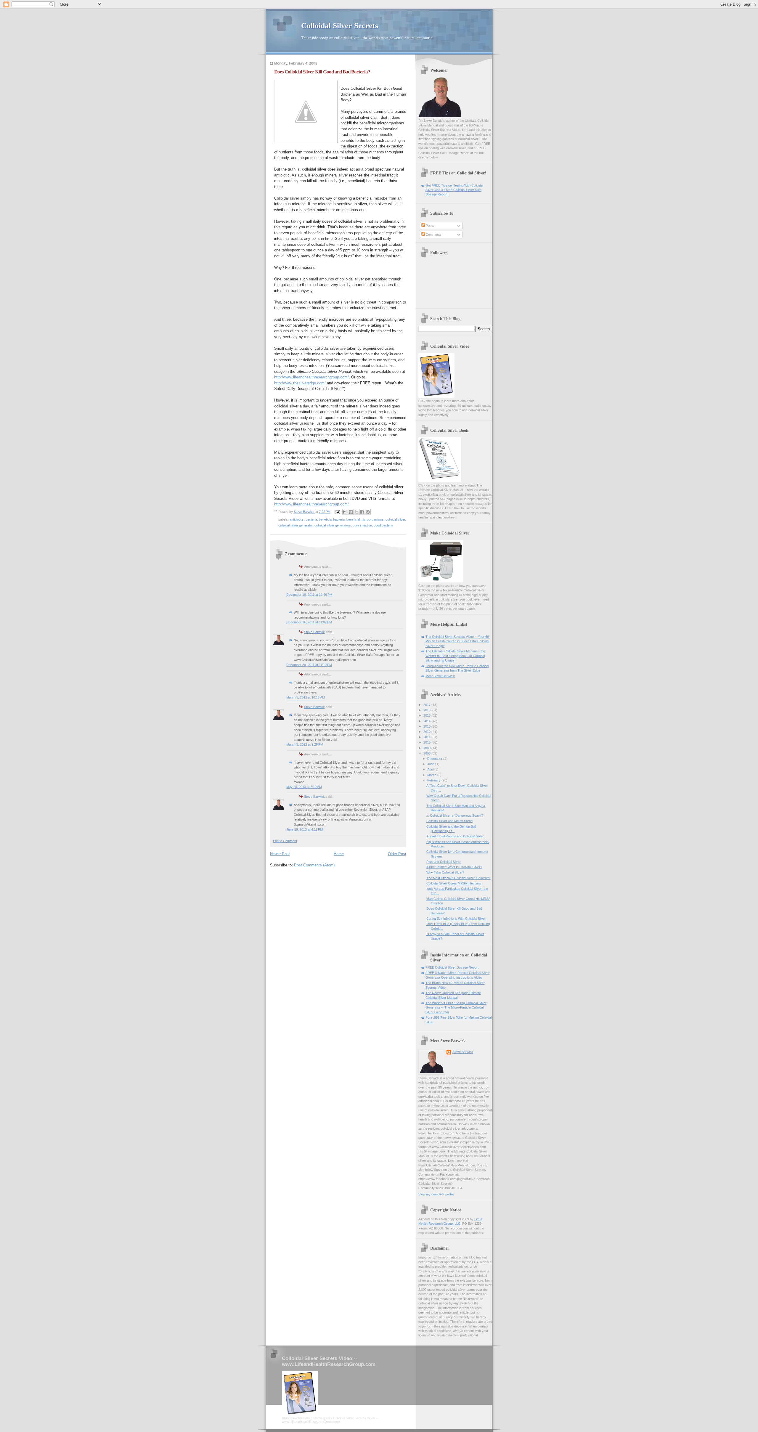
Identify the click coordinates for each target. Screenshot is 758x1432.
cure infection (362, 525)
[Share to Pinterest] (368, 512)
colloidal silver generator (295, 525)
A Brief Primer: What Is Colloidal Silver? (454, 867)
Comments (433, 234)
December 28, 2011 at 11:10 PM (309, 665)
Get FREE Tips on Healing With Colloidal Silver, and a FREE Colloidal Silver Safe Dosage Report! (454, 190)
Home (339, 854)
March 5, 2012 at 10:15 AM (305, 697)
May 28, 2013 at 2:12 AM (304, 787)
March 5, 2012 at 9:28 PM (304, 744)
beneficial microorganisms (365, 519)
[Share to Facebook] (362, 512)
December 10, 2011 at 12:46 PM (309, 594)
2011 (427, 737)
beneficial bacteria (332, 519)
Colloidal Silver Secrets (339, 25)
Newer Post (280, 854)
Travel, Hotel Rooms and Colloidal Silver (455, 836)
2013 (427, 726)
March (432, 775)
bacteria (311, 519)
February (434, 780)
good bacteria (383, 525)
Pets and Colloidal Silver (443, 861)
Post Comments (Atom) (314, 865)
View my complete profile (436, 1194)
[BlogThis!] (351, 512)
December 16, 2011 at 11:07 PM (309, 622)
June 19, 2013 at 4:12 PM (304, 829)
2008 (427, 753)
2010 (427, 742)
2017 (427, 705)
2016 (427, 710)
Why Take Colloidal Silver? (445, 872)
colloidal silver (395, 519)
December (435, 758)
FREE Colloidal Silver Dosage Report (451, 967)
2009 (427, 748)
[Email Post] (337, 511)
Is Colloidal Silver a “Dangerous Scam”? (455, 815)
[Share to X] (356, 512)
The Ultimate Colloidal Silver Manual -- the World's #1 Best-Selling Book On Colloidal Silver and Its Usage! (455, 655)
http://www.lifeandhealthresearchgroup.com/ (311, 377)
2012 (427, 731)
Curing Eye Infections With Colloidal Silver (456, 918)
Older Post (397, 854)
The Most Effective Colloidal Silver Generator (458, 878)
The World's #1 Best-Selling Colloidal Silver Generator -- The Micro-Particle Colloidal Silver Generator (455, 1007)
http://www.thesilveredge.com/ (300, 383)
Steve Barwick (314, 632)
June (431, 764)
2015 (427, 715)
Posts (429, 225)
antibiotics (297, 519)
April (430, 769)
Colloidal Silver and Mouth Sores (449, 821)
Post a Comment (285, 841)
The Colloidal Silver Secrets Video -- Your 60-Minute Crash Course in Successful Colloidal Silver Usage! (457, 641)
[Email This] (345, 512)
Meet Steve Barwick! (440, 676)
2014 (427, 721)
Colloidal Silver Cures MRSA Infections (453, 883)
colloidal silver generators (332, 525)
